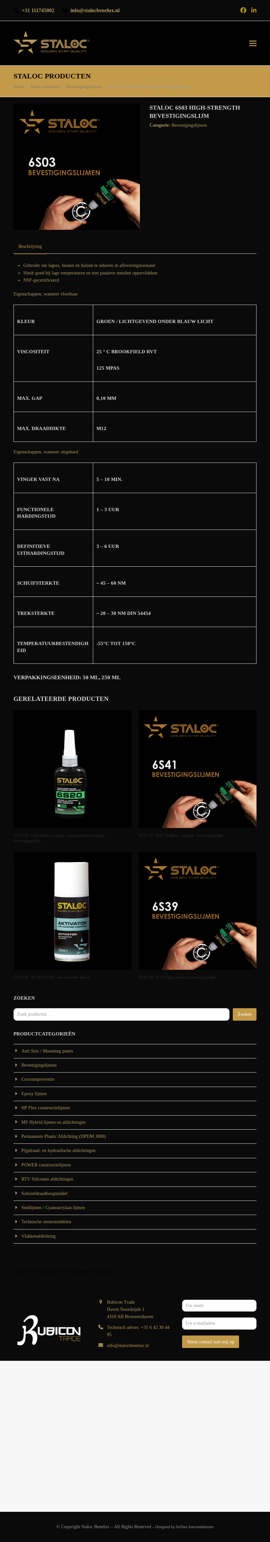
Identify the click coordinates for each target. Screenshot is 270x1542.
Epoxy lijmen (34, 1093)
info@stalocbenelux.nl (128, 1345)
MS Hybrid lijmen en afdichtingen (53, 1122)
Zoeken (245, 1014)
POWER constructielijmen (46, 1164)
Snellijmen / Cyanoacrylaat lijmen (53, 1207)
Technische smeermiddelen (46, 1221)
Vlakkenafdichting (38, 1236)
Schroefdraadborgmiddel (44, 1193)
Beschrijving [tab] (30, 246)
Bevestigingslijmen (189, 125)
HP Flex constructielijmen (45, 1107)
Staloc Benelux (95, 1526)
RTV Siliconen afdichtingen (47, 1179)
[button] (252, 43)
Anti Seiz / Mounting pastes (47, 1051)
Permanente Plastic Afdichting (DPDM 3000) (63, 1136)
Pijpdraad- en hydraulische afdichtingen (58, 1150)
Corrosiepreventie (37, 1079)
